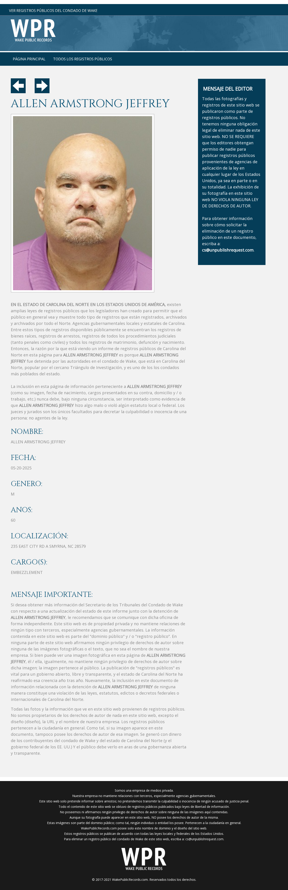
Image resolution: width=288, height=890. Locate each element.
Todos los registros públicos (82, 59)
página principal (29, 59)
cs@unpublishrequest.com (204, 839)
